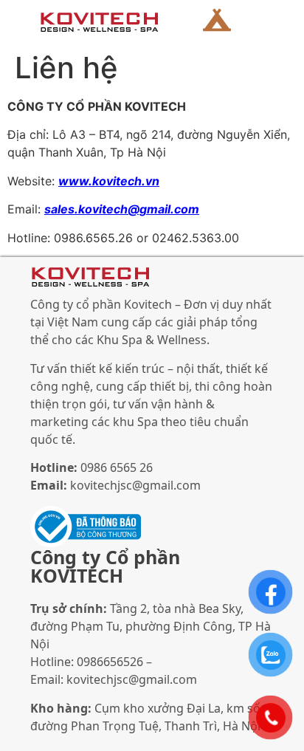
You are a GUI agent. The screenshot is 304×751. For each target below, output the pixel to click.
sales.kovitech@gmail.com (121, 209)
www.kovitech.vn (108, 181)
